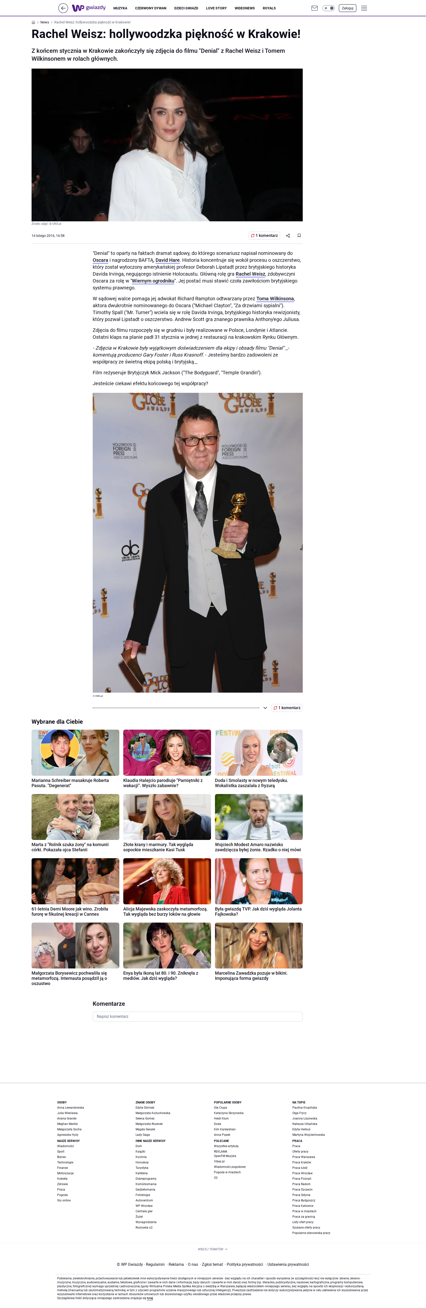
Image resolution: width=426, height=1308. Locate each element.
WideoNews (245, 8)
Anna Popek (222, 1135)
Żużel (139, 1216)
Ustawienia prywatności (287, 1264)
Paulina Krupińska (304, 1107)
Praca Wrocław (302, 1173)
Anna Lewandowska (70, 1107)
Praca (61, 1189)
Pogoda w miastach (227, 1172)
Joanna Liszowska (304, 1118)
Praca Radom (301, 1184)
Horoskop (142, 1162)
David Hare (168, 260)
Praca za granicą (303, 1216)
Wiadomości (65, 1146)
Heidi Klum (221, 1118)
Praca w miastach (304, 1211)
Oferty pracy (300, 1151)
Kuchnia (141, 1157)
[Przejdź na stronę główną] (63, 11)
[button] (328, 8)
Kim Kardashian (225, 1129)
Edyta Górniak (145, 1107)
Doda (217, 1124)
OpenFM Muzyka (225, 1156)
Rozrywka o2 (144, 1227)
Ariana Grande (66, 1118)
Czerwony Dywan (150, 8)
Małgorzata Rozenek (149, 1124)
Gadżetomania (145, 1189)
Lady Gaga (143, 1135)
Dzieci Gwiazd (186, 8)
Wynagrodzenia (146, 1222)
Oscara (100, 260)
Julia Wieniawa (67, 1113)
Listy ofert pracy (303, 1222)
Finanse (62, 1168)
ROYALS (269, 8)
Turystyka (142, 1168)
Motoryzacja (65, 1173)
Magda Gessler (145, 1129)
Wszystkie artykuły (226, 1146)
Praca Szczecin (302, 1189)
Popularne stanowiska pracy (311, 1233)
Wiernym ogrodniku (153, 281)
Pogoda (62, 1195)
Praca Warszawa (303, 1157)
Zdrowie (62, 1184)
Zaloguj (347, 8)
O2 (216, 1177)
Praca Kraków (301, 1162)
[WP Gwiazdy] (92, 8)
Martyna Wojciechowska (308, 1135)
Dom (139, 1146)
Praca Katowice (302, 1206)
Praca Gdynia (301, 1195)
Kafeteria (142, 1173)
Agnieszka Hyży (67, 1135)
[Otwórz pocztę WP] (315, 8)
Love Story (216, 8)
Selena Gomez (145, 1118)
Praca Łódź (299, 1168)
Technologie (65, 1162)
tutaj (150, 1298)
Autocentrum (144, 1200)
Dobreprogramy (146, 1178)
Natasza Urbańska (304, 1124)
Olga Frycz (299, 1113)
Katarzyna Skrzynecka (229, 1113)
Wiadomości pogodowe (230, 1167)
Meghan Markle (67, 1124)
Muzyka (120, 8)
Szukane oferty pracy (306, 1227)
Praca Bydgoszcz (303, 1200)
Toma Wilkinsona (275, 299)
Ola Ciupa (220, 1107)
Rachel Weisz (250, 274)
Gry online (64, 1200)
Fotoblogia (143, 1195)
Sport (60, 1151)
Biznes (61, 1157)
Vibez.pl (219, 1161)
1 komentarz (267, 235)
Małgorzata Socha (69, 1129)
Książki (140, 1151)
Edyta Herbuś (301, 1129)
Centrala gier (144, 1211)
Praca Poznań (301, 1178)
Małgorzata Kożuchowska (153, 1113)
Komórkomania (146, 1184)
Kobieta (62, 1178)
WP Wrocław (144, 1206)
